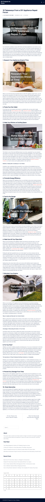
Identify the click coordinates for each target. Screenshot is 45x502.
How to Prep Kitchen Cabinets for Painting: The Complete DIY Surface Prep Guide (21, 467)
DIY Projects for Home (9, 15)
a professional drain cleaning (17, 248)
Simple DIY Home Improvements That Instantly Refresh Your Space (17, 461)
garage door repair (32, 231)
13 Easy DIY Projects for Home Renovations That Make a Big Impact (18, 447)
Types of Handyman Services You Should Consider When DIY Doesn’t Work (19, 449)
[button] (41, 2)
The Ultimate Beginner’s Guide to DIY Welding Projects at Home (17, 445)
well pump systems (27, 110)
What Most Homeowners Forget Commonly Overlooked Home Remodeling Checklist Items (22, 451)
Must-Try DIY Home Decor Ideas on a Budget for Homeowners (16, 459)
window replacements (37, 184)
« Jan (5, 490)
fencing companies (31, 310)
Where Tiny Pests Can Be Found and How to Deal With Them (33, 417)
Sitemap (18, 500)
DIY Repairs (26, 15)
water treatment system (16, 110)
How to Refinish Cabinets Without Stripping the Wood (15, 465)
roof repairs (21, 352)
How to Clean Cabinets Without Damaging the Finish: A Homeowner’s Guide (19, 463)
